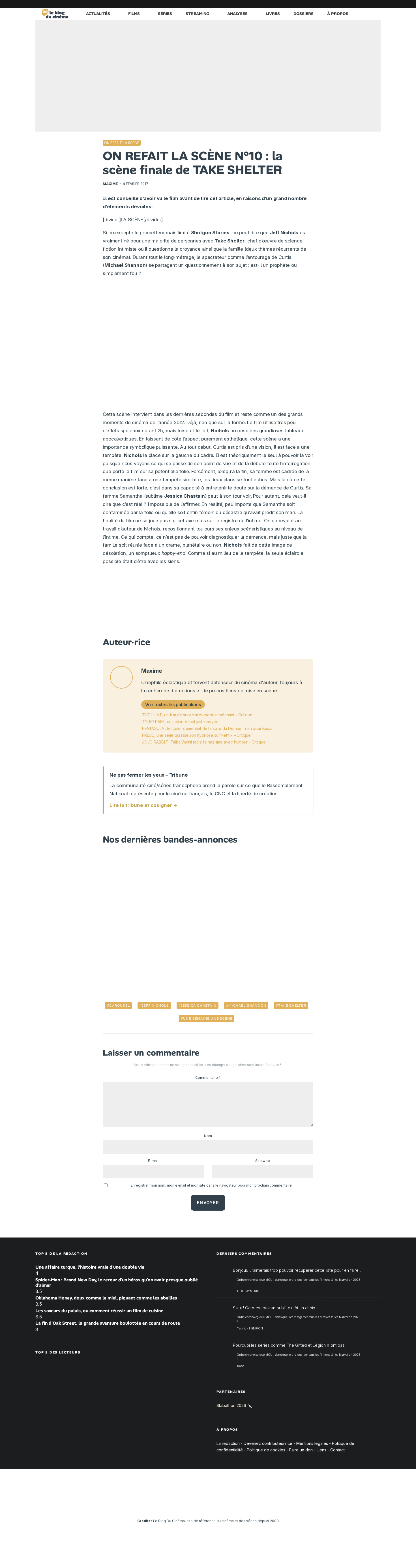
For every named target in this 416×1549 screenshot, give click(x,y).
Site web (262, 1161)
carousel (119, 1005)
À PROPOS (337, 13)
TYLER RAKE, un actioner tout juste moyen (180, 721)
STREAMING (197, 13)
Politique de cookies (266, 1449)
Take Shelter (292, 1005)
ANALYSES (237, 13)
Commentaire (208, 1077)
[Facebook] (308, 4)
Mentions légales (312, 1443)
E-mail (153, 1161)
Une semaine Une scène (207, 1018)
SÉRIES (165, 13)
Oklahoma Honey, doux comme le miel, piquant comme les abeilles (106, 1298)
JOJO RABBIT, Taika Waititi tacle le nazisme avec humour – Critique (204, 742)
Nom (208, 1136)
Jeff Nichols (155, 1005)
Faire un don (301, 1449)
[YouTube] (334, 4)
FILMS (134, 13)
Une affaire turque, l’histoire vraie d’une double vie (89, 1267)
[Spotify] (368, 4)
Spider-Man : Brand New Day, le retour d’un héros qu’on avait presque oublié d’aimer (116, 1282)
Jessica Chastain (198, 1005)
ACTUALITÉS (98, 13)
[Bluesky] (351, 4)
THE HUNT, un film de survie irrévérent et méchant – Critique (197, 714)
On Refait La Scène (121, 143)
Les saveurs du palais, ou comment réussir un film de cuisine (99, 1311)
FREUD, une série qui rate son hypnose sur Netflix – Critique (196, 735)
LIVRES (273, 13)
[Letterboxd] (359, 4)
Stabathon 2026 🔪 (234, 1405)
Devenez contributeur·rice (268, 1443)
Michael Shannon (247, 1005)
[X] (317, 4)
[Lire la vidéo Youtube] (208, 346)
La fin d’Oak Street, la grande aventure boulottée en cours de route (107, 1323)
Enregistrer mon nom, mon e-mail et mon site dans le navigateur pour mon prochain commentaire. (212, 1185)
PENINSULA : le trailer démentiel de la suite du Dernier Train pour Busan (208, 728)
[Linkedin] (342, 4)
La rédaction (228, 1443)
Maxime (110, 184)
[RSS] (376, 4)
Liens (321, 1449)
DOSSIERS (303, 13)
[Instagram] (325, 4)
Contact (337, 1449)
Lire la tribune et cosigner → (144, 805)
